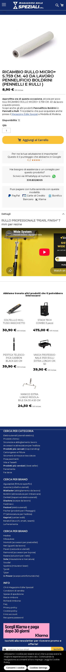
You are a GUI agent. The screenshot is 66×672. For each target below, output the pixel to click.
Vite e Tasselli (10, 462)
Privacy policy (10, 607)
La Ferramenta (10, 524)
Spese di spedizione (13, 594)
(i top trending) (21, 449)
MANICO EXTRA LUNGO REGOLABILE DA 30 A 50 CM (29, 397)
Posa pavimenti (11, 459)
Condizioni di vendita (13, 590)
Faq (5, 604)
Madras (7, 535)
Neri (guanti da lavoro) (14, 545)
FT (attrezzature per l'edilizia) (17, 514)
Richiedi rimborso (12, 601)
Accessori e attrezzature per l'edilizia (21, 445)
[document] (33, 661)
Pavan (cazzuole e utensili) (16, 549)
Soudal (6, 562)
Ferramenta (9, 469)
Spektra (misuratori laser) (15, 566)
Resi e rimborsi (10, 597)
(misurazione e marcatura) (18, 559)
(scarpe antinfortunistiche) (21, 576)
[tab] (33, 214)
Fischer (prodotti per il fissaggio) (19, 510)
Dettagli (6, 214)
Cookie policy (10, 611)
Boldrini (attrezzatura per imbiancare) (22, 494)
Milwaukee (8, 539)
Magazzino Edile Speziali (25, 114)
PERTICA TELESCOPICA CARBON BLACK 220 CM (14, 357)
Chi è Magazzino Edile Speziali (18, 587)
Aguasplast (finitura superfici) (17, 484)
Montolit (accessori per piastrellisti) (20, 542)
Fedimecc (8, 504)
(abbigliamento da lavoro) (21, 490)
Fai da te (7, 472)
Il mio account (10, 614)
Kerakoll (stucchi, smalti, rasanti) (18, 521)
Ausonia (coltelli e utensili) (16, 487)
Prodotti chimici (11, 439)
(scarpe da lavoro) (17, 500)
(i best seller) (20, 465)
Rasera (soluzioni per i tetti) (16, 555)
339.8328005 (35, 180)
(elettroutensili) (15, 507)
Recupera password (13, 617)
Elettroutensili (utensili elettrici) (18, 435)
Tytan (6, 572)
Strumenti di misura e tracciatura (19, 455)
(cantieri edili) (14, 517)
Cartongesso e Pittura (14, 452)
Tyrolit (6, 569)
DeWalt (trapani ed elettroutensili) (20, 497)
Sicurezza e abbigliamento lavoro (20, 442)
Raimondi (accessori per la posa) (19, 552)
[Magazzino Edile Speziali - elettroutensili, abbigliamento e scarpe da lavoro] (28, 5)
